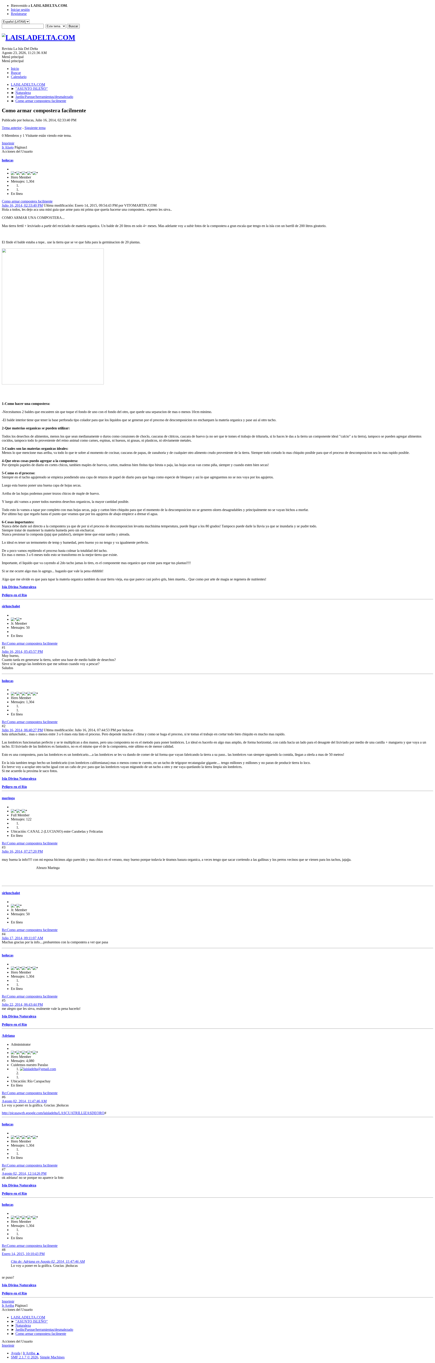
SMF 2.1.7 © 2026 (24, 1357)
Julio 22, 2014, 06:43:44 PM (22, 1004)
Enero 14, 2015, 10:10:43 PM (23, 1254)
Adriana (8, 1036)
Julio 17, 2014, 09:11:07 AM (22, 938)
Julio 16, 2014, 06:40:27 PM (22, 730)
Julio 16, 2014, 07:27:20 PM (22, 851)
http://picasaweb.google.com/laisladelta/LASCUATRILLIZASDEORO (53, 1113)
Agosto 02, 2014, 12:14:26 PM (24, 1173)
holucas (7, 160)
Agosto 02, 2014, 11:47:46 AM (24, 1101)
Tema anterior (12, 128)
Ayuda (15, 1353)
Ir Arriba (8, 1305)
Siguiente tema (35, 128)
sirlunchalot (11, 606)
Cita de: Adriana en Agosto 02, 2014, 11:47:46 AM (48, 1261)
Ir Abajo (8, 147)
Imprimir (8, 143)
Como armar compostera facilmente (27, 201)
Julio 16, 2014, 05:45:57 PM (22, 651)
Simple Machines (52, 1357)
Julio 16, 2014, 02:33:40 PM (22, 205)
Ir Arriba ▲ (31, 1353)
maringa (8, 798)
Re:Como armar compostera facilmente (30, 643)
